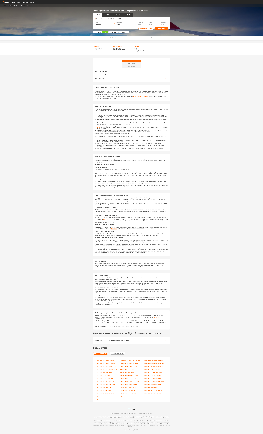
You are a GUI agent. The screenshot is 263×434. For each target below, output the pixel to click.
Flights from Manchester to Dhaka (104, 396)
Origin (97, 22)
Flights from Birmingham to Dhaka (153, 390)
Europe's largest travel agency (141, 96)
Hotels (18, 2)
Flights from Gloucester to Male (104, 387)
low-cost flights (123, 113)
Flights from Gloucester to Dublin (128, 366)
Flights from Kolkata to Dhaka (103, 375)
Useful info (113, 38)
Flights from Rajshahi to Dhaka (104, 372)
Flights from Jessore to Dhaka (152, 369)
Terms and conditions (115, 413)
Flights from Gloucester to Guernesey (105, 363)
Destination (119, 22)
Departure (140, 22)
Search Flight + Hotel (146, 28)
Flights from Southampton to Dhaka (105, 393)
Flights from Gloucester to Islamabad (105, 384)
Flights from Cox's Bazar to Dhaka (129, 375)
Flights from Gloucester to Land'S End (106, 366)
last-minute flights (108, 219)
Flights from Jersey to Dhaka (103, 399)
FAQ (152, 38)
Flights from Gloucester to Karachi (153, 384)
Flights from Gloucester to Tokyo (152, 387)
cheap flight (157, 317)
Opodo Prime (114, 228)
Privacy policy (123, 413)
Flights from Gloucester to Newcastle (154, 366)
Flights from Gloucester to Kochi (128, 384)
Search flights (161, 28)
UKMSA (135, 413)
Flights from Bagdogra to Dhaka (152, 375)
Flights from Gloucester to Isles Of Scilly (106, 369)
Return (150, 22)
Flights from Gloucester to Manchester (130, 360)
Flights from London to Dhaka (128, 393)
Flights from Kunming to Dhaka (128, 378)
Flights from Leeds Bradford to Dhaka (130, 396)
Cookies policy (130, 413)
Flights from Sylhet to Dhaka (127, 372)
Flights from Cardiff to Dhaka (127, 390)
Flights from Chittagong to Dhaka (153, 372)
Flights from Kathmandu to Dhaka (104, 378)
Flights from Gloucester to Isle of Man (154, 363)
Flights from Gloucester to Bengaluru (130, 381)
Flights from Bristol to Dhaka (103, 390)
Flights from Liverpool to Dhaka (152, 393)
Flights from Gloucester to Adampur (105, 381)
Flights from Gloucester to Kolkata (153, 378)
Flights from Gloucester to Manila (128, 387)
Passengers (163, 22)
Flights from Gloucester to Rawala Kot (154, 381)
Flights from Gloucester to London (105, 360)
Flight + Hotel (25, 2)
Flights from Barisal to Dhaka (127, 369)
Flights (13, 2)
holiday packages (99, 324)
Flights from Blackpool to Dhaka (152, 396)
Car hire (32, 2)
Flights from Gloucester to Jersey (129, 363)
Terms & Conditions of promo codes (145, 413)
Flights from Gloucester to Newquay (153, 360)
